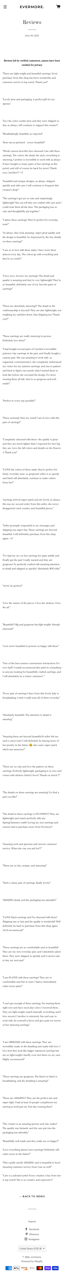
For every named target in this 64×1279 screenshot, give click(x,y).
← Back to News (32, 1196)
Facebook (33, 1229)
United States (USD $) (30, 1248)
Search (32, 1221)
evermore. (32, 7)
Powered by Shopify (32, 1261)
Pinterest (34, 1234)
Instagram (33, 1239)
